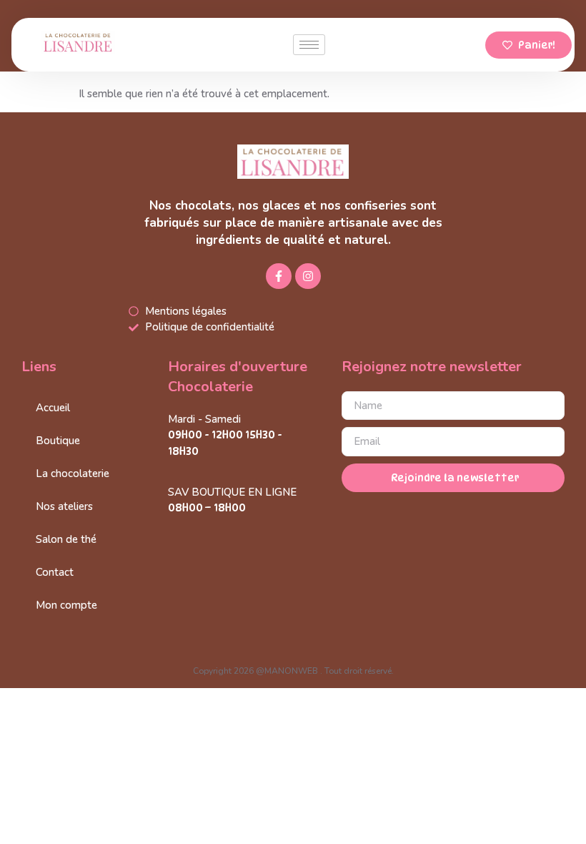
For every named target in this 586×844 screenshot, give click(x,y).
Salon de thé (66, 539)
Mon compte (66, 605)
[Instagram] (308, 276)
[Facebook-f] (279, 276)
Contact (55, 572)
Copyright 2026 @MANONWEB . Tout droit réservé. (293, 671)
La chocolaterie (72, 473)
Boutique (58, 440)
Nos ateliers (64, 506)
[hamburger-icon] (309, 44)
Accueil (53, 408)
